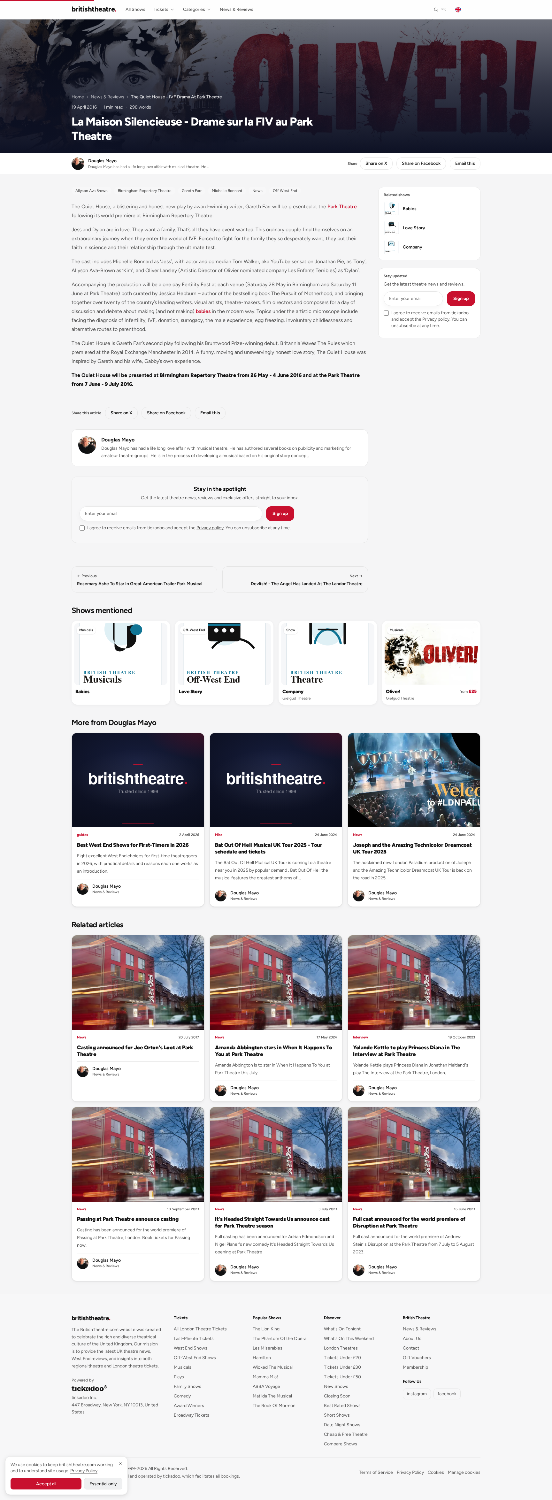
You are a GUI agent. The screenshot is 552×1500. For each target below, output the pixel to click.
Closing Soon (337, 1396)
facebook (447, 1394)
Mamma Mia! (265, 1377)
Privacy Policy (410, 1472)
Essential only (103, 1484)
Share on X (376, 163)
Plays (179, 1377)
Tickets (161, 9)
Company (292, 691)
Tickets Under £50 (342, 1377)
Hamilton (262, 1357)
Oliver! (393, 691)
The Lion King (266, 1329)
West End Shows (190, 1348)
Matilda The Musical (272, 1396)
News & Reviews (236, 9)
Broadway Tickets (191, 1415)
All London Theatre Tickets (200, 1329)
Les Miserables (267, 1348)
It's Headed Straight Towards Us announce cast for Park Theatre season (272, 1222)
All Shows (135, 9)
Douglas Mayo (117, 440)
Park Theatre (342, 206)
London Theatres (341, 1348)
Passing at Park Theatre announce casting (128, 1219)
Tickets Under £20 (342, 1357)
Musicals (86, 630)
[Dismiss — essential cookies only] (120, 1463)
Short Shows (337, 1415)
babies (203, 311)
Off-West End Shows (195, 1357)
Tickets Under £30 (342, 1367)
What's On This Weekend (349, 1338)
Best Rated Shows (342, 1405)
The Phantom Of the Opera (279, 1338)
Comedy (182, 1396)
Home (78, 97)
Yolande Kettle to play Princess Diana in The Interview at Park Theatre (406, 1050)
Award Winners (189, 1405)
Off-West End (194, 630)
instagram (417, 1394)
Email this (465, 163)
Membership (415, 1367)
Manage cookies (464, 1472)
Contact (411, 1348)
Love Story (190, 691)
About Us (412, 1338)
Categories (194, 9)
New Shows (336, 1386)
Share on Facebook (421, 163)
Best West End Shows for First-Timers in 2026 (132, 845)
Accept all (46, 1484)
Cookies (436, 1472)
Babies (82, 691)
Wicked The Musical (273, 1367)
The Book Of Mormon (274, 1405)
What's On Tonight (342, 1329)
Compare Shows (340, 1444)
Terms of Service (376, 1472)
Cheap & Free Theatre (346, 1434)
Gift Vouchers (417, 1357)
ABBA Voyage (266, 1386)
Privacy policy (210, 528)
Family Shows (187, 1386)
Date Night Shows (342, 1424)
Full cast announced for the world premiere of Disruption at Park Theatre (409, 1222)
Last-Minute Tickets (194, 1338)
